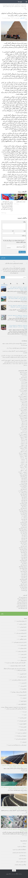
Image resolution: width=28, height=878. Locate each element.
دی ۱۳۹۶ (25, 535)
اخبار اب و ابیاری (22, 624)
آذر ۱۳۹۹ (25, 480)
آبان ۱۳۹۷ (25, 519)
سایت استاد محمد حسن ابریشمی (19, 852)
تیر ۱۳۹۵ (25, 563)
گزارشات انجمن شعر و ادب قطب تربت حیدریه (15, 662)
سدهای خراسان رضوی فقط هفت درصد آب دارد (17, 301)
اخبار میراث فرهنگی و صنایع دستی (19, 680)
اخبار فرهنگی (23, 6)
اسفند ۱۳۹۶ (24, 532)
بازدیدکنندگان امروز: (23, 598)
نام (13, 230)
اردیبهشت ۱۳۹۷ (24, 528)
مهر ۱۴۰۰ (25, 464)
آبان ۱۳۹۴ (25, 576)
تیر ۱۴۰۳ (25, 412)
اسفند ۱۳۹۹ (24, 475)
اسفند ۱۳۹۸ (24, 494)
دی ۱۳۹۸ (25, 497)
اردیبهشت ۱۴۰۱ (24, 453)
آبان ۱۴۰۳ (25, 405)
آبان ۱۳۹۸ (25, 500)
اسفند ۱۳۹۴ (24, 570)
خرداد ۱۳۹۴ (24, 584)
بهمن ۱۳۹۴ (25, 571)
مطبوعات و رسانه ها (23, 289)
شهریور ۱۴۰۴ (24, 390)
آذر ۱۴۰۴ (25, 385)
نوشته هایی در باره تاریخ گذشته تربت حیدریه (17, 745)
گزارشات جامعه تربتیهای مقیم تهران (17, 665)
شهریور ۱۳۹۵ (24, 560)
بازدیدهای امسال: (23, 606)
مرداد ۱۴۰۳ (25, 410)
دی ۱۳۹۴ (25, 573)
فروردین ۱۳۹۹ (24, 492)
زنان (25, 714)
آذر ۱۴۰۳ (25, 404)
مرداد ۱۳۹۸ (25, 505)
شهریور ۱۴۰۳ (24, 409)
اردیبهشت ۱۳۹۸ (24, 510)
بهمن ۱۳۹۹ (25, 476)
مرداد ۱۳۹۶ (25, 543)
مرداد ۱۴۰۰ (25, 467)
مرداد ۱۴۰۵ (25, 374)
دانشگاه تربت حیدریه (22, 846)
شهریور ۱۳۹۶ (24, 541)
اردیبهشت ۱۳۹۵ (24, 566)
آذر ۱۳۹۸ (25, 498)
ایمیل (24, 230)
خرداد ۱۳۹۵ (24, 565)
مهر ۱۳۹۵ (25, 558)
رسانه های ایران (22, 855)
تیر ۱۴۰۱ (25, 450)
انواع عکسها (23, 701)
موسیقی (24, 742)
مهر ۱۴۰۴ (25, 388)
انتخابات (24, 698)
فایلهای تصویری (23, 723)
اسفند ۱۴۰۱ (24, 437)
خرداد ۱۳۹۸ (24, 508)
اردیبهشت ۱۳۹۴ (24, 585)
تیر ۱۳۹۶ (25, 544)
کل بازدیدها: (24, 608)
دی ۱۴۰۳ (25, 402)
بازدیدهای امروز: (23, 597)
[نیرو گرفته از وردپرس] (16, 873)
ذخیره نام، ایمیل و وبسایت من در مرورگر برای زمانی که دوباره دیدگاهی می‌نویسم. (14, 241)
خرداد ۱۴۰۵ (24, 377)
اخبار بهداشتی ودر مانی (13, 325)
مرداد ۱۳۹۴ (25, 581)
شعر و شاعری (23, 717)
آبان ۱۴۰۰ (25, 462)
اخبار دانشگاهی (23, 639)
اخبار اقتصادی (17, 4)
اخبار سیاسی (21, 288)
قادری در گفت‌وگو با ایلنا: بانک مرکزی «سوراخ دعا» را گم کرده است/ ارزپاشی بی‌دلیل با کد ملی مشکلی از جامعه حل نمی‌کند (17, 320)
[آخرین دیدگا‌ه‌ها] (17, 283)
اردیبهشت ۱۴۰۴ (24, 396)
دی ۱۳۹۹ (25, 478)
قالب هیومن (8, 873)
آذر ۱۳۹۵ (25, 555)
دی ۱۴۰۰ (25, 459)
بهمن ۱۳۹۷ (25, 514)
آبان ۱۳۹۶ (25, 538)
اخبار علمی (23, 657)
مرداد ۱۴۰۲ (25, 429)
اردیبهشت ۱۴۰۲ (24, 434)
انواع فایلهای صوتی (22, 704)
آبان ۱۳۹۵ (25, 557)
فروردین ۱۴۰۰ (24, 473)
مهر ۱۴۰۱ (25, 445)
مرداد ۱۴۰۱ (25, 448)
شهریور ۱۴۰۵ (24, 372)
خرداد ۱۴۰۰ (24, 470)
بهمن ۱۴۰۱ (25, 439)
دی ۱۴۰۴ (25, 383)
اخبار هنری (24, 683)
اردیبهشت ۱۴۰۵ (24, 379)
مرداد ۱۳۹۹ (25, 486)
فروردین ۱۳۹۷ (24, 530)
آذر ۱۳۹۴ (25, 574)
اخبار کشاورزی (23, 673)
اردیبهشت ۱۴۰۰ (24, 472)
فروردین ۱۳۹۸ (24, 511)
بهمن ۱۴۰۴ (25, 382)
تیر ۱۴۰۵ (25, 375)
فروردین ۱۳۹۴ (24, 587)
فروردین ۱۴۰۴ (24, 397)
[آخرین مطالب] (4, 283)
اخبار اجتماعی (23, 4)
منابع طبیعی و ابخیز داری (21, 739)
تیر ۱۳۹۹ (25, 487)
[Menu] (26, 1)
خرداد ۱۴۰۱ (24, 451)
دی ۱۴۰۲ (25, 421)
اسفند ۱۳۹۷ (24, 513)
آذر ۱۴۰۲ (25, 423)
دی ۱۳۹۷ (25, 516)
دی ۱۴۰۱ (25, 440)
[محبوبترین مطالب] (10, 283)
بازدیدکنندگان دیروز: (23, 602)
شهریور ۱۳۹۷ (24, 522)
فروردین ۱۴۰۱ (24, 454)
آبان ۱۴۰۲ (25, 424)
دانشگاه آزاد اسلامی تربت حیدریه (19, 849)
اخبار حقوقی (25, 298)
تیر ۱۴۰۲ (25, 431)
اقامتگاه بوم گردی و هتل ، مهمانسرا (19, 692)
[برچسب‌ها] (24, 283)
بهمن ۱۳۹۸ (25, 495)
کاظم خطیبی (22, 17)
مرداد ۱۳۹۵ (25, 562)
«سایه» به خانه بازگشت (21, 201)
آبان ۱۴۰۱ (25, 443)
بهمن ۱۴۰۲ (25, 420)
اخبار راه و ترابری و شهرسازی (8, 4)
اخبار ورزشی (23, 686)
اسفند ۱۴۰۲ (24, 418)
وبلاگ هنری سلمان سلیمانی (20, 864)
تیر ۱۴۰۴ (25, 393)
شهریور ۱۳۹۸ (24, 503)
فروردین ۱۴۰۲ (24, 435)
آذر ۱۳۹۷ (25, 517)
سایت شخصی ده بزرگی (21, 861)
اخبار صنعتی (16, 288)
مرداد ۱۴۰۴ (25, 391)
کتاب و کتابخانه (23, 730)
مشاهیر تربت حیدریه (22, 733)
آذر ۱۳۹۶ (25, 536)
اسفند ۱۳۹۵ (24, 551)
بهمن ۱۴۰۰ (25, 457)
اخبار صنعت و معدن (22, 651)
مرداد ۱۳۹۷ (25, 524)
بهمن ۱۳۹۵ (25, 552)
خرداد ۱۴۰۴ (24, 394)
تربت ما (20, 1)
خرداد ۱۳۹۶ (24, 546)
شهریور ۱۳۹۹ (24, 484)
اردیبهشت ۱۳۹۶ (24, 547)
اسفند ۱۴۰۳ (24, 399)
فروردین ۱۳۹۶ (24, 549)
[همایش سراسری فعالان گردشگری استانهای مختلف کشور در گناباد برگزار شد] (14, 40)
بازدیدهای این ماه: (23, 605)
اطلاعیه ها (24, 689)
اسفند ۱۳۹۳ (24, 588)
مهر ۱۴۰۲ (25, 426)
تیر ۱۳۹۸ (25, 506)
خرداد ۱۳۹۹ (24, 489)
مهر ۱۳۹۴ (25, 577)
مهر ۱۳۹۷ (25, 521)
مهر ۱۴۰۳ (25, 407)
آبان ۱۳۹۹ (25, 481)
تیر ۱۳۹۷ (25, 525)
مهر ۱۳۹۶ (25, 540)
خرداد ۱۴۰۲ (24, 432)
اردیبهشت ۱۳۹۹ (24, 491)
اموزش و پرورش (10, 288)
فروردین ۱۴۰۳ (24, 416)
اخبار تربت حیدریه (22, 858)
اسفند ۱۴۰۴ (24, 380)
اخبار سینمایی (23, 648)
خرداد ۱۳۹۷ (24, 527)
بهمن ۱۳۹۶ (25, 533)
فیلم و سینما (23, 726)
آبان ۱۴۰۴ (25, 386)
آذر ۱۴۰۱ (25, 442)
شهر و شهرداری (22, 720)
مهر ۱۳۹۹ (25, 483)
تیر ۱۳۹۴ (25, 582)
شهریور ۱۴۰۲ (24, 427)
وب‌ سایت (24, 235)
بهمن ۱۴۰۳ (25, 401)
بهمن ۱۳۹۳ (25, 590)
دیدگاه (24, 222)
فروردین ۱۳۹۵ (24, 568)
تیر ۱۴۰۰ (25, 469)
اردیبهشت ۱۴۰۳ (24, 415)
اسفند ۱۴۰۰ (24, 456)
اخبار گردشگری (17, 6)
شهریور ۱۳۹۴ (24, 579)
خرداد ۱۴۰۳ (24, 413)
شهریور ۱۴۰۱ (24, 446)
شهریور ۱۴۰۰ (24, 465)
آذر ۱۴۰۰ (25, 461)
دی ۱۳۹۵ (25, 554)
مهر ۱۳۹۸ (25, 502)
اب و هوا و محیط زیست (21, 621)
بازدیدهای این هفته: (23, 603)
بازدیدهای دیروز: (23, 600)
